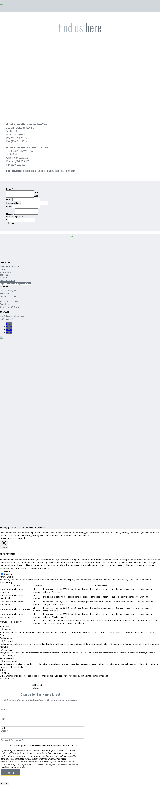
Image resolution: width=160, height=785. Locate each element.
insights (3, 277)
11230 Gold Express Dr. (10, 301)
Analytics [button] (4, 646)
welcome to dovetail (9, 266)
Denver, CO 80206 (8, 296)
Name (9, 189)
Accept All (20, 538)
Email (9, 199)
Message (10, 213)
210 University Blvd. (9, 290)
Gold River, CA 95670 (9, 306)
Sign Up (10, 772)
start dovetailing (7, 280)
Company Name (13, 203)
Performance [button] (6, 638)
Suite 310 (4, 293)
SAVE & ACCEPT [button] (7, 678)
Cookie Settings (7, 538)
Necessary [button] (5, 570)
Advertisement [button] (7, 658)
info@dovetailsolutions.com (59, 170)
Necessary (9, 574)
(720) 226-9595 (22, 138)
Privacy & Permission (12, 740)
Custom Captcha (14, 216)
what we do (5, 272)
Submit (11, 223)
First (36, 192)
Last (36, 195)
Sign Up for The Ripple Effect (15, 283)
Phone (9, 206)
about (2, 269)
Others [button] (3, 669)
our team (4, 274)
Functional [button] (5, 626)
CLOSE (4, 783)
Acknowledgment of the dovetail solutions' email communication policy (43, 745)
